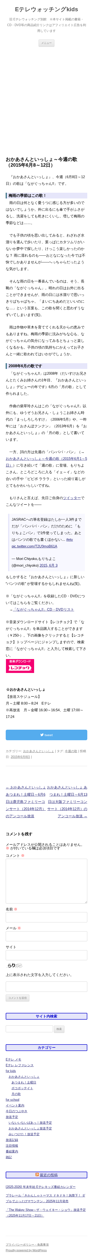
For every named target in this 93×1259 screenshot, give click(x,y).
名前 (11, 909)
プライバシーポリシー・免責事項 (27, 1244)
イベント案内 (15, 1105)
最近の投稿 (49, 1175)
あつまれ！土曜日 (23, 1082)
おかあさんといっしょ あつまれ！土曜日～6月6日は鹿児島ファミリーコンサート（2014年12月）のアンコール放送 (26, 801)
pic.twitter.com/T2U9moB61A (34, 546)
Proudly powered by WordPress (26, 1250)
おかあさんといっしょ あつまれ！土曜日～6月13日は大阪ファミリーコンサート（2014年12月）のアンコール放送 (67, 801)
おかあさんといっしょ (38, 751)
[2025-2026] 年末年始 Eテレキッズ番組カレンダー (41, 1187)
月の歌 (16, 1094)
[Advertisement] (46, 101)
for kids (11, 1071)
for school (12, 1099)
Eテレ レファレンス (20, 1065)
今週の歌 (71, 751)
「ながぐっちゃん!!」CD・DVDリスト (43, 609)
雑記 (9, 1157)
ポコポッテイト (22, 1088)
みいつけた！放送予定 (24, 1134)
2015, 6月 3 (48, 565)
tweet (48, 735)
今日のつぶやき (16, 1111)
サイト (11, 947)
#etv (69, 539)
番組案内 (12, 1151)
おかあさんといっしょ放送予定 (30, 1128)
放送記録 (12, 1140)
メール (13, 928)
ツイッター (72, 498)
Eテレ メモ (13, 1059)
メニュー (46, 42)
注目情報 (12, 1145)
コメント (15, 855)
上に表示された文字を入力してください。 (40, 975)
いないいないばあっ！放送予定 (30, 1122)
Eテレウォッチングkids (46, 9)
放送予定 (12, 1117)
